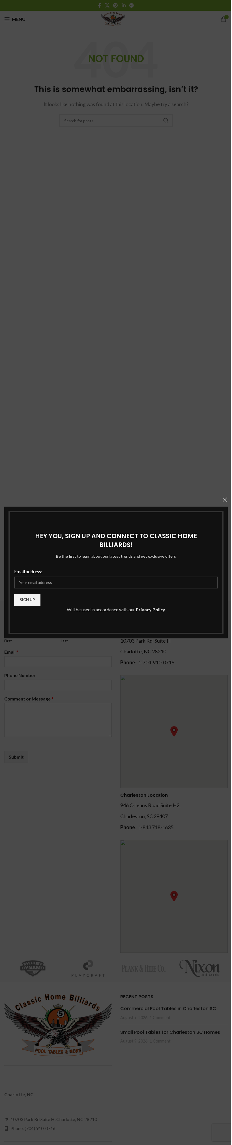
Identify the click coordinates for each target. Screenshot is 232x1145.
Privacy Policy (150, 609)
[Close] (225, 499)
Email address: (28, 571)
